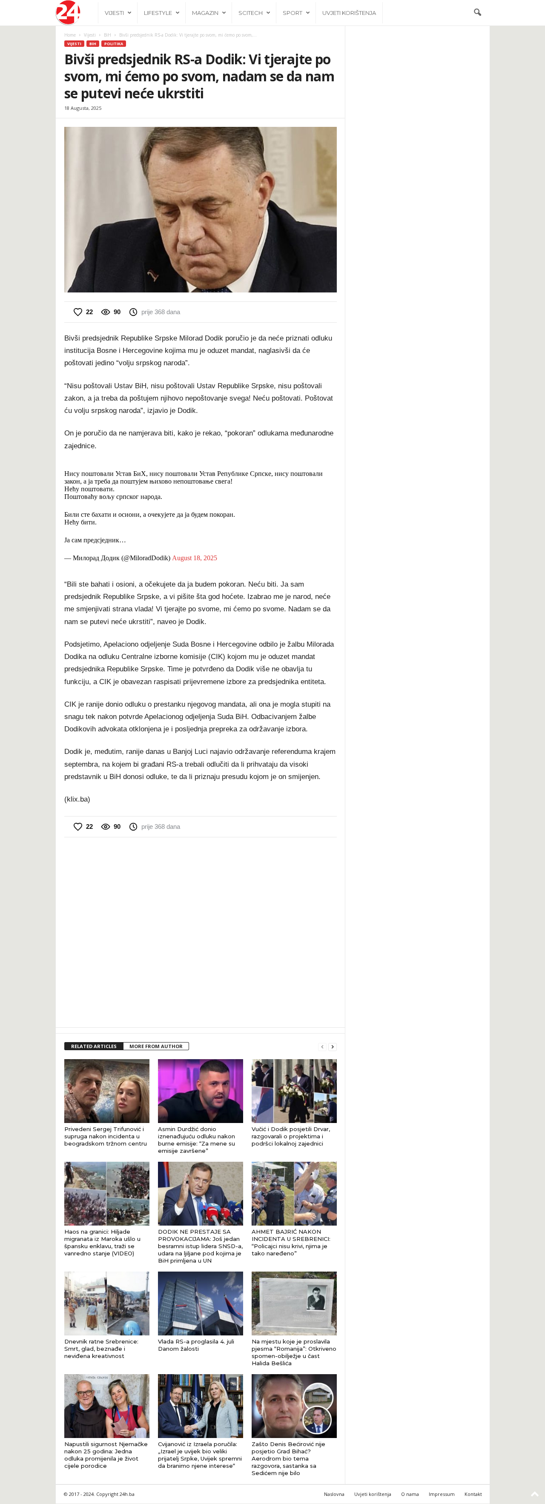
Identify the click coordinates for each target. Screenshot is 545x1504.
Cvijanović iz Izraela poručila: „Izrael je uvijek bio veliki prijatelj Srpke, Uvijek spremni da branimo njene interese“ (200, 1455)
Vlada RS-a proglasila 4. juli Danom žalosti (196, 1345)
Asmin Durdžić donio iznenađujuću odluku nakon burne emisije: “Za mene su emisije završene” (196, 1140)
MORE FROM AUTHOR (156, 1046)
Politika (113, 43)
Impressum (442, 1494)
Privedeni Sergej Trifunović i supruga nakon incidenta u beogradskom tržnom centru (105, 1136)
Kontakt (473, 1494)
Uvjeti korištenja (349, 12)
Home (70, 35)
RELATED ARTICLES (94, 1046)
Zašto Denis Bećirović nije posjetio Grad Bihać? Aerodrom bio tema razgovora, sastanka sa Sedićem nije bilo (288, 1458)
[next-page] (332, 1046)
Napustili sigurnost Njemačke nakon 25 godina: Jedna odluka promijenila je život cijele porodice (106, 1455)
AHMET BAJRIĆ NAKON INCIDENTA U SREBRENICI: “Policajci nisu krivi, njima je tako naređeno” (291, 1242)
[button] (477, 12)
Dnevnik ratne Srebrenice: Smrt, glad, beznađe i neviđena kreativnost (101, 1348)
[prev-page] (322, 1046)
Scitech (250, 12)
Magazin (205, 12)
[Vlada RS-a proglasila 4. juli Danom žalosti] (200, 1303)
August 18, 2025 (194, 557)
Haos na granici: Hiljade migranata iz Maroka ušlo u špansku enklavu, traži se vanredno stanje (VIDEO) (102, 1242)
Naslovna (334, 1494)
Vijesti (114, 12)
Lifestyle (158, 12)
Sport (292, 12)
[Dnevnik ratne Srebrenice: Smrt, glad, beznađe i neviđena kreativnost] (106, 1303)
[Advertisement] (200, 931)
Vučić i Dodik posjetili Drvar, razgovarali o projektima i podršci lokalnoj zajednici (291, 1136)
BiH (107, 35)
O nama (410, 1494)
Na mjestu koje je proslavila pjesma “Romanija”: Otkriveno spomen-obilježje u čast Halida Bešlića (294, 1352)
